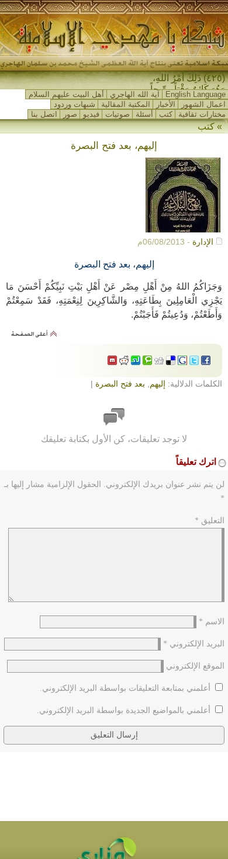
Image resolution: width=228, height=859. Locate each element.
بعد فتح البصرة (120, 383)
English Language (195, 94)
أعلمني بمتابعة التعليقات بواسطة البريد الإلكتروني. (125, 688)
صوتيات (117, 114)
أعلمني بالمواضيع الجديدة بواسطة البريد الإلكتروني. (123, 710)
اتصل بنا (44, 114)
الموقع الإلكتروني (195, 666)
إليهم (157, 383)
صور (70, 114)
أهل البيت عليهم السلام (66, 94)
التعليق (209, 520)
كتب (165, 114)
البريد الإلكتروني (193, 643)
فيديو (91, 114)
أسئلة (144, 114)
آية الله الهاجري (135, 94)
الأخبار (165, 104)
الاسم (211, 621)
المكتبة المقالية (125, 104)
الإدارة (202, 241)
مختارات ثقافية (202, 114)
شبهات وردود (74, 104)
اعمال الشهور (203, 104)
